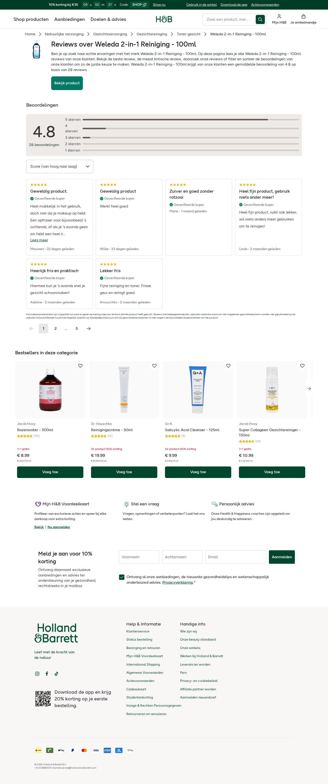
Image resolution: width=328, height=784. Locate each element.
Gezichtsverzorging (110, 34)
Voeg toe (50, 472)
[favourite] (80, 366)
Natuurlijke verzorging (64, 34)
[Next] (309, 388)
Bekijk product (67, 83)
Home (30, 34)
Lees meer (39, 240)
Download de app (234, 5)
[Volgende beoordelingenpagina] (88, 328)
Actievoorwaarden (265, 5)
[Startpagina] (164, 19)
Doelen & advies (108, 19)
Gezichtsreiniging (152, 34)
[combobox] (229, 19)
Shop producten (31, 19)
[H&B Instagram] (37, 674)
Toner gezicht (188, 34)
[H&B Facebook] (47, 674)
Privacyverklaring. (178, 582)
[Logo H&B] (164, 21)
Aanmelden (282, 557)
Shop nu (159, 5)
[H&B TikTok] (56, 674)
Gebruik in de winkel (201, 5)
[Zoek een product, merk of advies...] (261, 19)
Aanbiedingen (69, 19)
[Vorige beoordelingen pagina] (31, 328)
